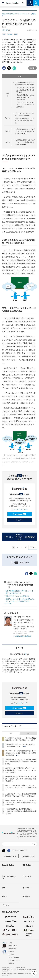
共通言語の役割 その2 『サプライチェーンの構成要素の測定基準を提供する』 (25, 131)
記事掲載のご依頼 (10, 856)
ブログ (4, 905)
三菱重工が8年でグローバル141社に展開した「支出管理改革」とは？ (20, 745)
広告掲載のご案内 (29, 856)
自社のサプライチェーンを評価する (17, 596)
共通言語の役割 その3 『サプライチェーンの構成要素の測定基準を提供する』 (25, 142)
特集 (3, 896)
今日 (11, 733)
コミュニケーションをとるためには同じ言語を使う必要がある (25, 90)
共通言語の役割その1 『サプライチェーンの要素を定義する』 (24, 120)
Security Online (8, 865)
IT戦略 (15, 34)
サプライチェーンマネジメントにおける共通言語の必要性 (24, 83)
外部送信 (11, 963)
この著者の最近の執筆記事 (22, 636)
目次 (19, 76)
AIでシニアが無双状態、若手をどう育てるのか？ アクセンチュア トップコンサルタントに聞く (21, 787)
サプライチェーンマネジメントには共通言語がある (24, 114)
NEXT (32, 547)
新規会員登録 (20, 514)
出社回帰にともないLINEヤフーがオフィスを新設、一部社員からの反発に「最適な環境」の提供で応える (20, 779)
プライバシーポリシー (15, 960)
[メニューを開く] (3, 3)
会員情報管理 (12, 948)
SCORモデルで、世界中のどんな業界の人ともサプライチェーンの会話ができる (20, 600)
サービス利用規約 (14, 957)
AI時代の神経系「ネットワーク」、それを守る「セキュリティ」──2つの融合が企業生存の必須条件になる (20, 802)
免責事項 (11, 951)
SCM (4, 34)
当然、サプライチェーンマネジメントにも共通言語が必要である (25, 104)
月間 (28, 733)
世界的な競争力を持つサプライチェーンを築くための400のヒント (19, 592)
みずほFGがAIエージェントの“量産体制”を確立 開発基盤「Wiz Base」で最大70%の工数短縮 (21, 795)
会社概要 (11, 954)
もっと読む (8, 603)
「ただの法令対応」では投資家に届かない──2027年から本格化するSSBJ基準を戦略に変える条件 (20, 811)
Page (7, 118)
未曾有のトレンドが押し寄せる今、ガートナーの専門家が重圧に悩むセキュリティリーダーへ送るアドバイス (20, 770)
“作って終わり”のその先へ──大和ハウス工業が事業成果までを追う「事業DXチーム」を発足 (20, 739)
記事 (3, 887)
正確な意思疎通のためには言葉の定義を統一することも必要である (25, 97)
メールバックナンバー (20, 509)
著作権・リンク (13, 945)
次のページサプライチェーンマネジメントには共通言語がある (19, 537)
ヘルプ (10, 943)
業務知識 (10, 34)
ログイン (20, 520)
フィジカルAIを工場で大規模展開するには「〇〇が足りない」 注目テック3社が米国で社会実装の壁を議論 (20, 753)
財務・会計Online (8, 876)
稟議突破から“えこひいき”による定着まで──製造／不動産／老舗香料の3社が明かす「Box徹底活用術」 (20, 761)
